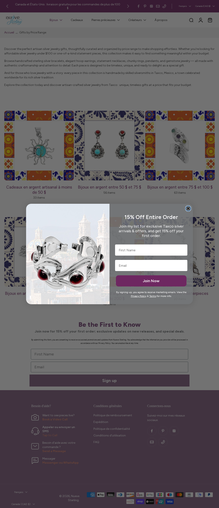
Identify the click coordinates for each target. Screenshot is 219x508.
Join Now (151, 281)
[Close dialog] (188, 208)
